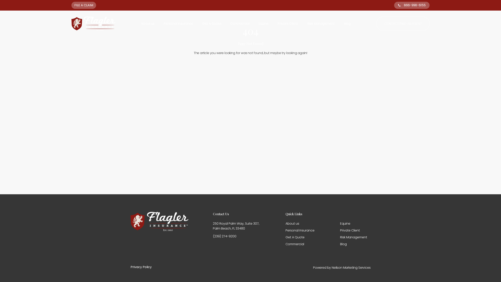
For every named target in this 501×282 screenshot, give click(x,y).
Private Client (288, 23)
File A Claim (83, 5)
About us (148, 23)
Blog (347, 23)
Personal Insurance (178, 23)
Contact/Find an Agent (403, 23)
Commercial (240, 23)
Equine (264, 23)
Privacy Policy (141, 267)
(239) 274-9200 (224, 236)
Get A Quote (211, 23)
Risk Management (321, 23)
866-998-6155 (415, 5)
